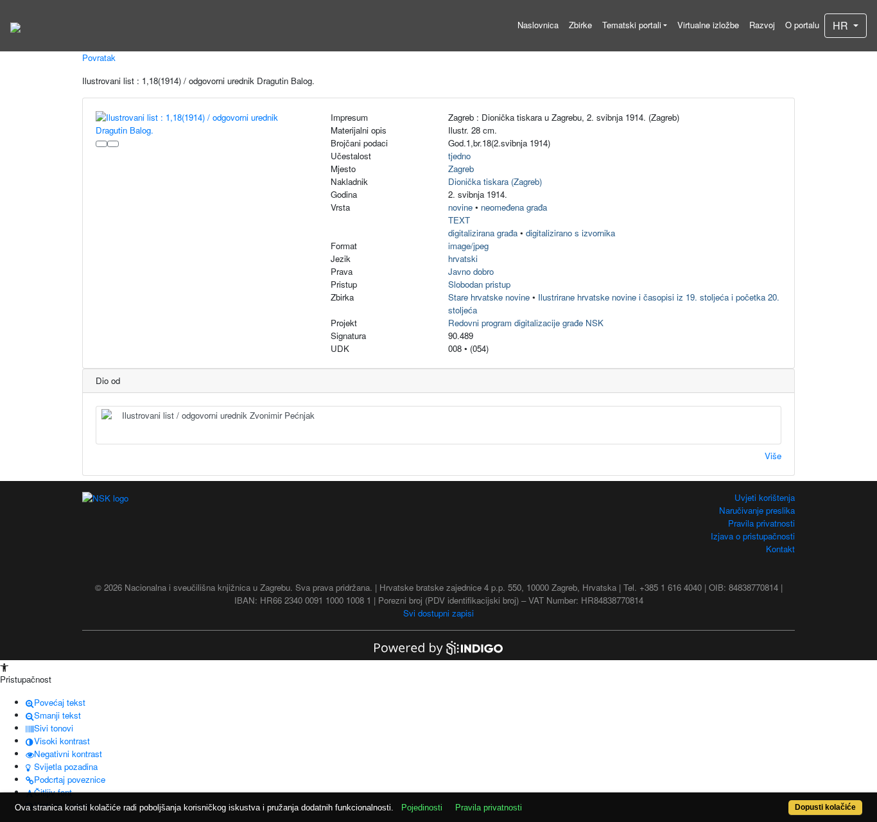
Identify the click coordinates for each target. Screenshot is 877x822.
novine (460, 207)
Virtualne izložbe (708, 25)
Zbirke (580, 25)
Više (773, 456)
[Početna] (15, 26)
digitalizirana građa (482, 233)
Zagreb (461, 168)
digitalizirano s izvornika (570, 233)
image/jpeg (468, 246)
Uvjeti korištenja (764, 497)
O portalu (802, 25)
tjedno (459, 156)
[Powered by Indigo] (438, 647)
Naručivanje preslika (757, 510)
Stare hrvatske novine (489, 297)
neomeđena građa (514, 207)
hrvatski (463, 258)
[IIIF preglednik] (101, 144)
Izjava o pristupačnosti (753, 536)
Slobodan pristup (479, 284)
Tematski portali (631, 25)
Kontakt (780, 549)
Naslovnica (538, 25)
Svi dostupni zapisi (438, 613)
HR (842, 25)
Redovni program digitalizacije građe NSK (525, 323)
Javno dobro (471, 271)
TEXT (459, 220)
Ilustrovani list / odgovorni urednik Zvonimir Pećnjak (218, 415)
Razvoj (762, 25)
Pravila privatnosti (761, 523)
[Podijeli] (113, 144)
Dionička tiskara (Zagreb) (495, 181)
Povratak (99, 57)
